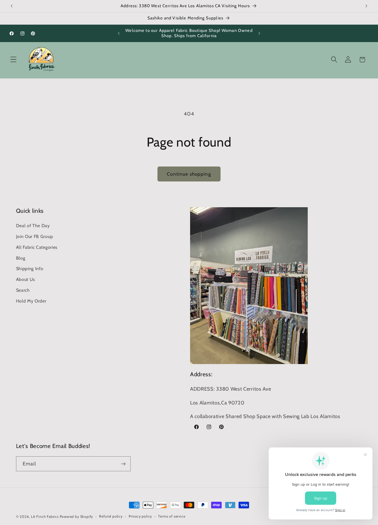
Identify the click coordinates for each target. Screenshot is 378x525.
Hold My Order (31, 300)
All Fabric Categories (37, 247)
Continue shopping (189, 174)
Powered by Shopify (76, 516)
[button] (13, 60)
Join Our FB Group (34, 236)
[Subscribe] (123, 463)
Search (23, 290)
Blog (20, 257)
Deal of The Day (33, 225)
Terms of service (171, 516)
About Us (25, 279)
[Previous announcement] (12, 6)
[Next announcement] (366, 6)
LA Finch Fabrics (45, 516)
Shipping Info (29, 268)
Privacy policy (140, 516)
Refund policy (110, 516)
